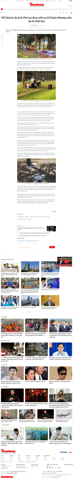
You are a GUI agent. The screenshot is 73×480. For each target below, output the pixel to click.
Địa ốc (17, 9)
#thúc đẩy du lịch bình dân (36, 216)
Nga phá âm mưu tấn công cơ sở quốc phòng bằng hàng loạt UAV (26, 421)
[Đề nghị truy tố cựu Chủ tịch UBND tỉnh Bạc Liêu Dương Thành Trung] (60, 349)
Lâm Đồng (36, 61)
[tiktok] (53, 467)
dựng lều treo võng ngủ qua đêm (32, 68)
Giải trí (52, 9)
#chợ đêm (29, 219)
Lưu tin (2, 40)
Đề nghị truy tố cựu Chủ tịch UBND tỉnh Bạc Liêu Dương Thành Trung (60, 358)
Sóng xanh (13, 9)
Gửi (52, 247)
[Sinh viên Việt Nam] (63, 452)
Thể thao (37, 9)
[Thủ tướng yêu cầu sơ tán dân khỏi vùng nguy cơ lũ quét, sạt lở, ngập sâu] (12, 325)
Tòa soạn (54, 0)
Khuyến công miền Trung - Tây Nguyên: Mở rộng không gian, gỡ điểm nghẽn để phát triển (10, 291)
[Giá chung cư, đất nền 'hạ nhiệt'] (30, 300)
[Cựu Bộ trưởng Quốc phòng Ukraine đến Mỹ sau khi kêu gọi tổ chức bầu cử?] (12, 395)
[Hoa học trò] (70, 452)
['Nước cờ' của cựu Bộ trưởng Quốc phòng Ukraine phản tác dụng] (45, 414)
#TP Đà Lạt (46, 216)
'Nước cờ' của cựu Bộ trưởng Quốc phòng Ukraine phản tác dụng (45, 421)
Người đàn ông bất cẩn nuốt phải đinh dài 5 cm (35, 442)
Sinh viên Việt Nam (39, 0)
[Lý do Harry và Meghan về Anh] (36, 373)
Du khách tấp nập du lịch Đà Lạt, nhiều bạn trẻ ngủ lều (33, 235)
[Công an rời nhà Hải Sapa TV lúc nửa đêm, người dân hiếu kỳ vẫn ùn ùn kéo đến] (12, 349)
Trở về (2, 46)
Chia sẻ (2, 37)
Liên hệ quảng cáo (20, 464)
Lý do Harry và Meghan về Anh (35, 381)
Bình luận (2, 43)
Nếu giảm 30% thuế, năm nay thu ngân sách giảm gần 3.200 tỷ (49, 308)
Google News (71, 13)
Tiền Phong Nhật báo (30, 0)
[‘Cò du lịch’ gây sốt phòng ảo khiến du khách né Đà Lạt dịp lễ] (51, 228)
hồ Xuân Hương (49, 58)
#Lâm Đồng (20, 216)
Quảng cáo (59, 0)
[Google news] (59, 468)
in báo (66, 13)
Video (68, 9)
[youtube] (71, 1)
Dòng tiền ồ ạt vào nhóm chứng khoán (50, 289)
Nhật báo (12, 455)
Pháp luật (33, 9)
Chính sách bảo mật (68, 464)
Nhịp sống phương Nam (31, 461)
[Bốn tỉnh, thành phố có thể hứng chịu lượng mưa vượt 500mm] (36, 325)
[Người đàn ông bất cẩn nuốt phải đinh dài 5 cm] (36, 433)
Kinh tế (8, 9)
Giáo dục (55, 9)
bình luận (69, 13)
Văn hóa (48, 9)
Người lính (42, 9)
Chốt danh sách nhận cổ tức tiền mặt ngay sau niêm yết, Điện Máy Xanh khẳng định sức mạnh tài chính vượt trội (29, 291)
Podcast (29, 455)
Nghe (2, 34)
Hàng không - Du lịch (5, 461)
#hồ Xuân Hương (21, 219)
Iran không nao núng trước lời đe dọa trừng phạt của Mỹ (9, 421)
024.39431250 (5, 468)
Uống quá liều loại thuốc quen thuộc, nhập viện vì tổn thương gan (60, 442)
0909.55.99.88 (20, 466)
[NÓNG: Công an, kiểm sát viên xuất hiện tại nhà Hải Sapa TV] (36, 349)
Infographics (47, 455)
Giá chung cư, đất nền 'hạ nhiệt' (28, 307)
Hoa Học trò (47, 0)
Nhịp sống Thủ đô (21, 461)
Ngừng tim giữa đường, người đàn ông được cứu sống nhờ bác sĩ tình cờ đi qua (11, 443)
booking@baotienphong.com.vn (23, 467)
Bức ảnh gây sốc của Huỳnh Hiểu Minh (59, 382)
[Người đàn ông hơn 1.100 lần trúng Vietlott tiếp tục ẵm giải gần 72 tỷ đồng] (10, 266)
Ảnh (19, 455)
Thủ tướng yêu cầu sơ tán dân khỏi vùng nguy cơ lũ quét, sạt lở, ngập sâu (12, 335)
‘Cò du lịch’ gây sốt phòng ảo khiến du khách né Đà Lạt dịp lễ (31, 228)
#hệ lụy (26, 216)
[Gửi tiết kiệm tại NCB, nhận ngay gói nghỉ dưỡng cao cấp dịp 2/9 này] (10, 300)
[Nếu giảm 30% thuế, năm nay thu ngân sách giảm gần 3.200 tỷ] (50, 300)
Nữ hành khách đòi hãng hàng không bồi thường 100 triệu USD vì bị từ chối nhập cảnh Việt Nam (60, 405)
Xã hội (5, 9)
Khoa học (60, 9)
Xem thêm (71, 9)
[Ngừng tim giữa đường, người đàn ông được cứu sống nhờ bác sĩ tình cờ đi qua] (12, 433)
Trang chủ (2, 9)
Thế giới (25, 9)
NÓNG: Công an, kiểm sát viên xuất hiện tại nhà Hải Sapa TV (35, 358)
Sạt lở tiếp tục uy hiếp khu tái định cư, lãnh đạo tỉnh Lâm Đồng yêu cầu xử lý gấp (60, 335)
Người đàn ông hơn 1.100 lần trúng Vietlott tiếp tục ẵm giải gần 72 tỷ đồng (9, 275)
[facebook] (69, 1)
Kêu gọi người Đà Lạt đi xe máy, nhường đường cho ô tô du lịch (34, 233)
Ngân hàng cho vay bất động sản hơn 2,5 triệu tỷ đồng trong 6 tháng (29, 274)
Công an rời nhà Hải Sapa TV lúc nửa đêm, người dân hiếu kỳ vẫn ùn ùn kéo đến (12, 359)
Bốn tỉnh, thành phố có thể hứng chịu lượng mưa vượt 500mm (35, 334)
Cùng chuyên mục (7, 259)
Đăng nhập (19, 240)
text (63, 13)
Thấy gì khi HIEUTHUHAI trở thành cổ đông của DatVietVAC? (11, 382)
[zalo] (56, 468)
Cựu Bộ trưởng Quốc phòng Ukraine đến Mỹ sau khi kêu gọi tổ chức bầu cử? (12, 405)
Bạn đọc (62, 459)
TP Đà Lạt (37, 106)
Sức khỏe (21, 9)
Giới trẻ (28, 9)
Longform (37, 455)
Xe (45, 9)
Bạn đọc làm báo (7, 477)
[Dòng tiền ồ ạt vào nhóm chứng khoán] (50, 283)
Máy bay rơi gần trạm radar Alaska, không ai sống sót (62, 421)
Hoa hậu (64, 9)
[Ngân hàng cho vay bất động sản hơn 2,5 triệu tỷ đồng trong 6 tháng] (30, 266)
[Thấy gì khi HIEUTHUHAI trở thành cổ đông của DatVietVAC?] (12, 373)
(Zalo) (24, 466)
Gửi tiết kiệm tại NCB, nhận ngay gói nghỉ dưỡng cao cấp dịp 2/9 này (9, 308)
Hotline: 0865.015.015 (20, 0)
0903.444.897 (35, 466)
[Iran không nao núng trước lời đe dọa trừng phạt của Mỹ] (9, 414)
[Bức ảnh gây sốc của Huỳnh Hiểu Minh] (60, 373)
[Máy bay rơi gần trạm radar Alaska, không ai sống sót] (64, 414)
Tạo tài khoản (27, 240)
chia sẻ (61, 13)
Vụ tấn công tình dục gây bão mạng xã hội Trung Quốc (36, 404)
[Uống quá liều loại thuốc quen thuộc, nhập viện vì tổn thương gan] (60, 433)
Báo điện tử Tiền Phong (36, 5)
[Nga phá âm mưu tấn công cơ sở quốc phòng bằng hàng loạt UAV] (27, 414)
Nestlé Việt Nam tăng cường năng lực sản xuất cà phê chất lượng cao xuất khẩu (50, 275)
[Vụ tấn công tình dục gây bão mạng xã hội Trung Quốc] (36, 395)
